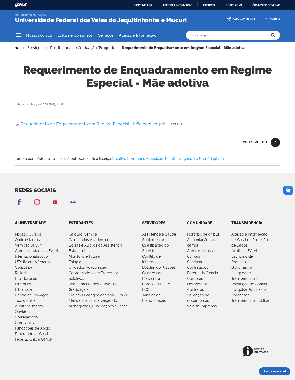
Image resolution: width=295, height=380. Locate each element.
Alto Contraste (244, 18)
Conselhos (24, 267)
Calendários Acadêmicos (90, 240)
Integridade (241, 273)
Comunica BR (143, 5)
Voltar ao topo (255, 142)
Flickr (73, 202)
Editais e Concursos (75, 35)
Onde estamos (27, 240)
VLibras (275, 18)
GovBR (21, 5)
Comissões (24, 323)
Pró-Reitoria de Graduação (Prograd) (82, 48)
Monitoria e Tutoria (84, 256)
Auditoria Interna (29, 306)
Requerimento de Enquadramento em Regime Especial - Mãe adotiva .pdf (93, 123)
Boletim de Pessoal (158, 267)
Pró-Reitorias (26, 278)
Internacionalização (31, 256)
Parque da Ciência (202, 273)
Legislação (234, 5)
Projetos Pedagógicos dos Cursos (98, 295)
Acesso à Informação (137, 35)
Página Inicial (17, 48)
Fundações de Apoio (32, 328)
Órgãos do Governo (266, 5)
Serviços (105, 35)
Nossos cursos (39, 35)
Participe (209, 5)
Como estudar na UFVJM (36, 251)
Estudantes (81, 223)
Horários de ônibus (203, 234)
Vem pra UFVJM (29, 245)
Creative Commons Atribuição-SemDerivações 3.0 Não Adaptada (168, 158)
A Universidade (30, 223)
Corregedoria (26, 317)
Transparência (246, 223)
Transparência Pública (250, 300)
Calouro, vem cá (83, 234)
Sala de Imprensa (202, 306)
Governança (241, 267)
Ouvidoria (23, 311)
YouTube (55, 202)
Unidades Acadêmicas (88, 267)
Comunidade (199, 223)
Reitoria (21, 273)
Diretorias (23, 284)
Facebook (19, 202)
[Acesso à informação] (256, 351)
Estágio (75, 262)
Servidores (153, 223)
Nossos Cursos (28, 234)
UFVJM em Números (33, 262)
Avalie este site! (274, 371)
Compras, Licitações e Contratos (197, 284)
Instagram (37, 202)
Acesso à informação (177, 5)
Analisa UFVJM (244, 251)
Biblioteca (23, 289)
